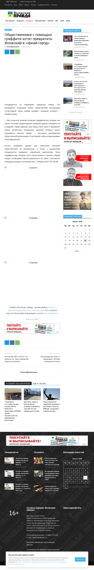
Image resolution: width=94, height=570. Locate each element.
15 (85, 237)
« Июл (76, 251)
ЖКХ (56, 21)
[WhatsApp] (17, 52)
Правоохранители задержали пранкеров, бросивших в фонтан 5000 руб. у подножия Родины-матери (51, 406)
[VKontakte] (87, 8)
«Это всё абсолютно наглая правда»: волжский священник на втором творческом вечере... (81, 40)
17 (65, 240)
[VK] (12, 52)
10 (65, 237)
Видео (21, 5)
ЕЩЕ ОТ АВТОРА (39, 384)
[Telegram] (84, 8)
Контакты (54, 5)
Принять (80, 559)
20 (77, 240)
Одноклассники (14, 310)
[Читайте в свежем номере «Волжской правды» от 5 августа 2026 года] (9, 486)
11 (69, 237)
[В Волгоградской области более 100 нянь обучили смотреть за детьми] (38, 460)
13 (77, 237)
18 (69, 240)
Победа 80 (29, 21)
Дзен (42, 310)
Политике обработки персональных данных (32, 562)
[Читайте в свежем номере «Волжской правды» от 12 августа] (9, 473)
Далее (68, 21)
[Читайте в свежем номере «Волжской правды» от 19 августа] (9, 460)
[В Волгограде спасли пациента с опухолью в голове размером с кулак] (67, 53)
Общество (20, 21)
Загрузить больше (75, 112)
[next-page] (9, 424)
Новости (51, 307)
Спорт (62, 21)
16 (89, 237)
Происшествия (40, 21)
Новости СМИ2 (32, 319)
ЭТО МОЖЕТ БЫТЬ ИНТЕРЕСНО (18, 384)
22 (85, 240)
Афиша (27, 5)
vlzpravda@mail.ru (51, 313)
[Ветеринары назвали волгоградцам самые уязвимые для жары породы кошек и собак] (38, 473)
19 (73, 240)
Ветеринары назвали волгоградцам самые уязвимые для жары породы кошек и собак (52, 475)
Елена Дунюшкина (13, 47)
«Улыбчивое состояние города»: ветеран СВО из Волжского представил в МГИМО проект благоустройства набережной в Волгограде (13, 411)
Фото (15, 5)
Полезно (33, 5)
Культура (50, 21)
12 (73, 237)
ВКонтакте (26, 310)
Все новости (8, 5)
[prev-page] (6, 424)
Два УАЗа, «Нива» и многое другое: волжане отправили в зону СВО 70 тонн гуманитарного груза (32, 406)
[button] (86, 21)
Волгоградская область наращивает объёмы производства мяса (50, 359)
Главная (7, 27)
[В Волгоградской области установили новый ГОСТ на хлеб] (38, 488)
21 (81, 240)
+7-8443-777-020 (51, 535)
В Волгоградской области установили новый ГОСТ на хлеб (52, 488)
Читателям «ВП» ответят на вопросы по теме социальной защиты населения (16, 359)
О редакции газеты (44, 5)
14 (81, 237)
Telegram (35, 310)
